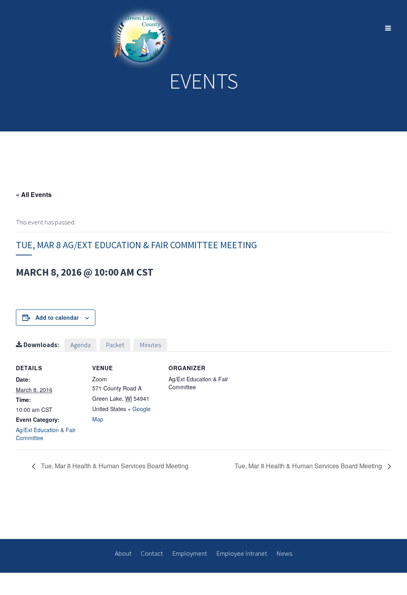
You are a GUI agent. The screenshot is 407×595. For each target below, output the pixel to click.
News (284, 553)
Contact (152, 553)
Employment (189, 553)
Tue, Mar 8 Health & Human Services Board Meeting (113, 465)
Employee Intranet (241, 553)
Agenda (80, 344)
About (123, 553)
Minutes (150, 344)
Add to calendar (57, 317)
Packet (115, 344)
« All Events (34, 194)
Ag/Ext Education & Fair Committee (46, 434)
